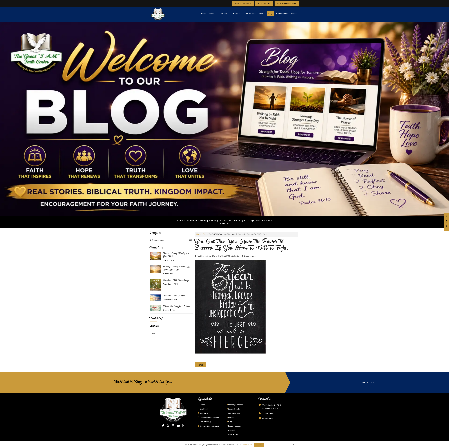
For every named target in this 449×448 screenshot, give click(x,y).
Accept (258, 445)
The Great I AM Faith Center (228, 256)
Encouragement (250, 256)
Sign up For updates (286, 4)
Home (198, 234)
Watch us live (446, 221)
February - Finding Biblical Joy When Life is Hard (176, 268)
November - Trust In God (174, 296)
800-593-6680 (268, 413)
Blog (205, 234)
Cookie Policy (247, 445)
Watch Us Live (264, 4)
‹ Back (200, 365)
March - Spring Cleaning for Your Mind (176, 255)
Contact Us (367, 382)
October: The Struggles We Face (176, 306)
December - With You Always (176, 280)
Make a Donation (243, 4)
